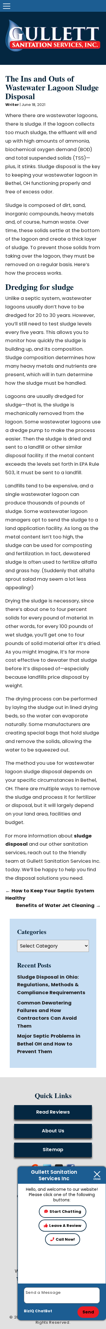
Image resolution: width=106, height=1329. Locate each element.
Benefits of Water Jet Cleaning (58, 905)
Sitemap (53, 1149)
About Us (53, 1130)
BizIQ (29, 1310)
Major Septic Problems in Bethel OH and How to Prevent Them (48, 1044)
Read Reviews (53, 1112)
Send (88, 1312)
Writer (12, 104)
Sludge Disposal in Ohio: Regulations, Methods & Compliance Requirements (51, 985)
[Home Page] (53, 35)
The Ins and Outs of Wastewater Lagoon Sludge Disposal (52, 87)
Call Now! (65, 1239)
